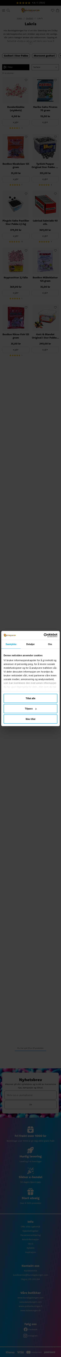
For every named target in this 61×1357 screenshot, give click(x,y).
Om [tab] (50, 644)
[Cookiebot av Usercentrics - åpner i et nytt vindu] (43, 635)
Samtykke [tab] (11, 644)
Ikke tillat (30, 719)
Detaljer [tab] (30, 644)
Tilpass (29, 708)
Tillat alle (30, 698)
